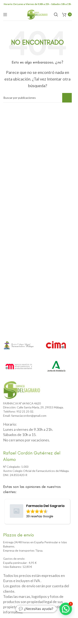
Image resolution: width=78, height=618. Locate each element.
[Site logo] (37, 14)
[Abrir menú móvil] (5, 14)
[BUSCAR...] (67, 98)
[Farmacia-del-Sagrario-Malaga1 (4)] (22, 390)
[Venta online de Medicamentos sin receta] (18, 366)
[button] (65, 609)
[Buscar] (56, 14)
